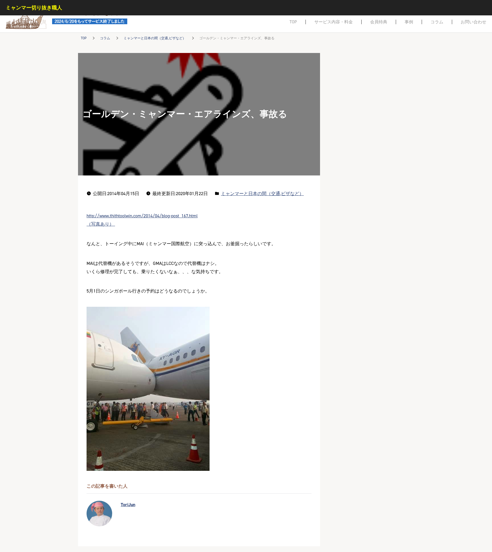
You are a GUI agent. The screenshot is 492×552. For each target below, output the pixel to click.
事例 (409, 22)
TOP (293, 22)
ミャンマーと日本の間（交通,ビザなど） (155, 38)
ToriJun (128, 505)
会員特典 (378, 22)
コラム (436, 22)
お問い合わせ (473, 22)
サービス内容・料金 (333, 22)
